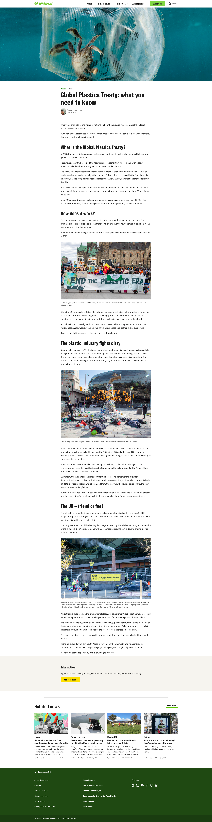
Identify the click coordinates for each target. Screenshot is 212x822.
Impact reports (89, 780)
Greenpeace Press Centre (44, 806)
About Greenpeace (41, 780)
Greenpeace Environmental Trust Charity (99, 796)
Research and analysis (92, 790)
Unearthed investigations (93, 785)
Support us (157, 3)
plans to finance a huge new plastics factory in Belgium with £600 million (112, 617)
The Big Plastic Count (88, 516)
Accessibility (88, 806)
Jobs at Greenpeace (42, 790)
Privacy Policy (88, 801)
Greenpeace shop (41, 796)
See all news (171, 705)
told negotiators (86, 360)
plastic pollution (79, 157)
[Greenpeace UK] (43, 3)
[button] (90, 4)
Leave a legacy (40, 801)
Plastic (63, 89)
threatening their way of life (134, 353)
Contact (37, 785)
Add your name (70, 679)
